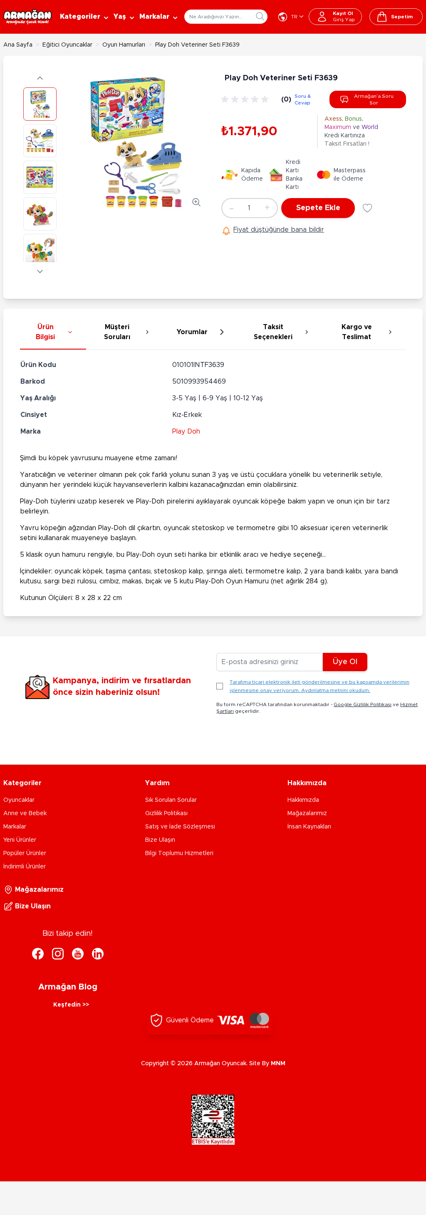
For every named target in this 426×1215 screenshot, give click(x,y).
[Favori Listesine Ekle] (367, 208)
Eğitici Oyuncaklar (67, 45)
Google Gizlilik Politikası (362, 704)
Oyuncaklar (19, 800)
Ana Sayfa (17, 45)
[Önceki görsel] (40, 78)
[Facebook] (38, 954)
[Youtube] (78, 954)
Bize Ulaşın (160, 840)
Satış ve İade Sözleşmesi (180, 827)
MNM (278, 1063)
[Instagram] (58, 954)
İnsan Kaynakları (309, 827)
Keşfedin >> (71, 1005)
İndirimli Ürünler (24, 867)
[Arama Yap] (260, 16)
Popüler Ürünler (24, 853)
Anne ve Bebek (25, 813)
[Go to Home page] (27, 17)
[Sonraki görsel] (40, 271)
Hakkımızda (303, 800)
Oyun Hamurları (123, 45)
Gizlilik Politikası (166, 813)
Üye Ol (345, 662)
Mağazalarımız (307, 813)
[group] (246, 99)
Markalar (14, 827)
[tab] (53, 332)
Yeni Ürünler (19, 840)
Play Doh (186, 431)
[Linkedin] (98, 954)
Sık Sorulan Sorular (171, 800)
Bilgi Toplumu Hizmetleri (179, 853)
